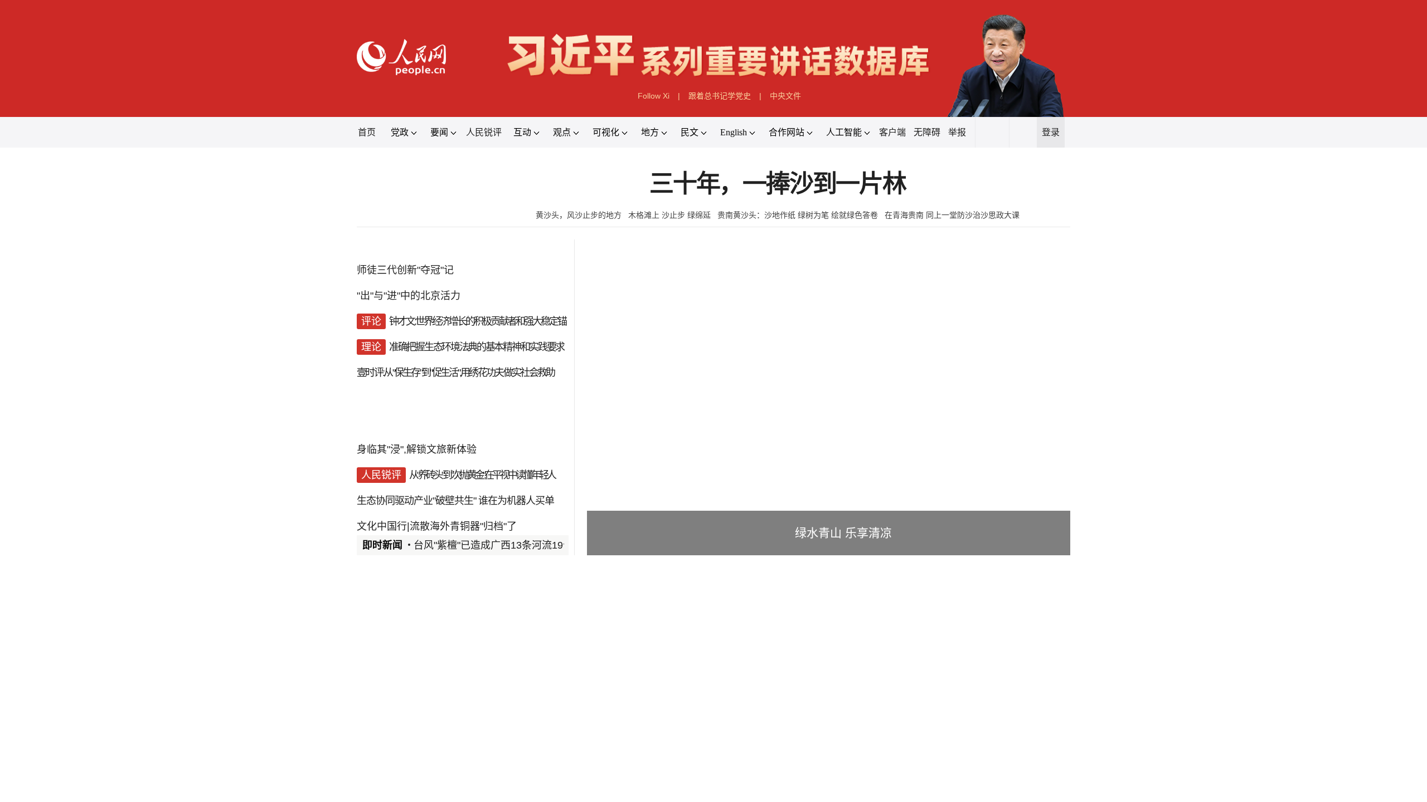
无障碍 (927, 132)
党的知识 (570, 759)
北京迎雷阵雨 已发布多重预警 (845, 758)
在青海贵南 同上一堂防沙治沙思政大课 (952, 215)
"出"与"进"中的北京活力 (408, 295)
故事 (455, 733)
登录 (1051, 132)
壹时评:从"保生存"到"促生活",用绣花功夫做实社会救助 (455, 372)
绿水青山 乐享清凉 (843, 532)
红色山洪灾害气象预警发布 (839, 690)
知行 (419, 733)
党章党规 (524, 759)
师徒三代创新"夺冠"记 (405, 270)
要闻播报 (648, 607)
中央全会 (378, 759)
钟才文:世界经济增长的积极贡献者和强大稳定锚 (477, 321)
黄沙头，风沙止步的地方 (579, 215)
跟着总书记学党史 (719, 95)
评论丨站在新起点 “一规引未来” (693, 758)
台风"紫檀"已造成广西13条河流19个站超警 (508, 545)
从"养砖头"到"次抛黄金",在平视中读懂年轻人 (482, 475)
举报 (957, 132)
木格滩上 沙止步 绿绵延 (669, 215)
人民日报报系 (393, 607)
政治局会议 (428, 759)
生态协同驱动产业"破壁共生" (416, 500)
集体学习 (479, 759)
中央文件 (785, 95)
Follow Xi (653, 95)
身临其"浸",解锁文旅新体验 (417, 449)
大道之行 (580, 733)
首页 (367, 132)
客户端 (892, 132)
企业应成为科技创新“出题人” (476, 794)
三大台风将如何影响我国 (835, 677)
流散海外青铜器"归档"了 (463, 526)
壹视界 (530, 733)
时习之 (379, 733)
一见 (490, 733)
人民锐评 (484, 132)
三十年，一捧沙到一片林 (777, 184)
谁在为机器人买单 (516, 500)
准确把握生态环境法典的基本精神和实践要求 (476, 347)
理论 (390, 794)
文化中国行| (383, 526)
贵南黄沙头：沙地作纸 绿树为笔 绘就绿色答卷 (797, 215)
